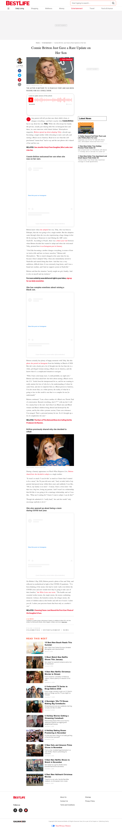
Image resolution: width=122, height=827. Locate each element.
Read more (64, 622)
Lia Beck (20, 65)
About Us (63, 797)
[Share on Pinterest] (19, 80)
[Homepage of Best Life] (19, 797)
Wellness (48, 8)
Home (38, 43)
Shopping (34, 8)
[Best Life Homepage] (18, 3)
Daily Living (20, 8)
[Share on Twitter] (19, 76)
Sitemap (88, 797)
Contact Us (64, 801)
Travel (92, 8)
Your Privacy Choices (63, 826)
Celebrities (33, 630)
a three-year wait (61, 240)
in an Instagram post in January (51, 246)
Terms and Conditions (67, 805)
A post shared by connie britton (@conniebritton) (50, 223)
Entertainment (77, 8)
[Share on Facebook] (19, 71)
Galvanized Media (62, 821)
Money (61, 8)
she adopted (44, 229)
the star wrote (46, 592)
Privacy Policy (90, 801)
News (66, 630)
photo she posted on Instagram (37, 363)
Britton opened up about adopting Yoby (47, 132)
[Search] (113, 3)
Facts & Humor (107, 8)
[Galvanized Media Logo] (19, 821)
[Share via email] (19, 85)
